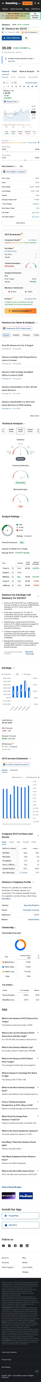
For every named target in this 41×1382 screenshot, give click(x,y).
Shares (5, 9)
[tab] (11, 431)
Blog (24, 1258)
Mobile (24, 1263)
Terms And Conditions (9, 1352)
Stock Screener (16, 9)
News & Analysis (27, 71)
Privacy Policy (6, 1359)
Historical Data (33, 77)
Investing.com (6, 378)
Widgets (25, 1272)
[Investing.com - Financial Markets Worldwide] (13, 3)
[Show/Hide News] (15, 82)
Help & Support (7, 1267)
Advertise (5, 1263)
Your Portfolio (27, 1267)
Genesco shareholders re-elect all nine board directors (19, 388)
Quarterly (14, 770)
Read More (6, 899)
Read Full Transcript (29, 653)
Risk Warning (6, 1367)
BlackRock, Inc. (9, 1000)
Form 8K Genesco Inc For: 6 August (17, 345)
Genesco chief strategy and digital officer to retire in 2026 (17, 373)
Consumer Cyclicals (31, 910)
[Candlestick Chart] (4, 82)
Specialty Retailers (31, 905)
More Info (11, 61)
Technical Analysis (12, 423)
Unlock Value (32, 142)
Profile (13, 77)
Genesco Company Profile (16, 882)
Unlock (24, 873)
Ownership (22, 77)
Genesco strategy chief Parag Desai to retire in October (19, 358)
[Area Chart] (7, 82)
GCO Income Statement (15, 758)
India (27, 9)
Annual (4, 770)
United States (33, 919)
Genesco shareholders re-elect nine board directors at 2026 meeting (18, 403)
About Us (5, 1258)
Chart (14, 71)
